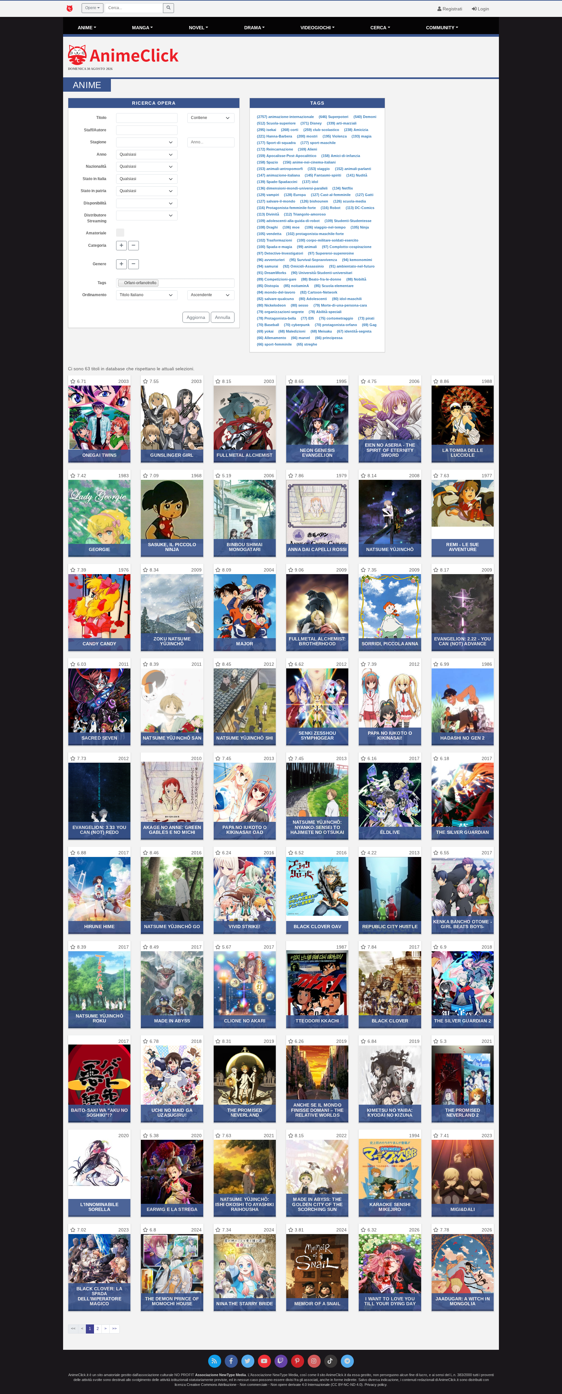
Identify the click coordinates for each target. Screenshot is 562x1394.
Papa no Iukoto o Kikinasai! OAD (244, 830)
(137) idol (310, 182)
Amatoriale (96, 233)
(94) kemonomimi (357, 260)
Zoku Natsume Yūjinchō (172, 641)
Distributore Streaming (95, 218)
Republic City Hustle (390, 926)
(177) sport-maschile (318, 143)
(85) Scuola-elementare (334, 286)
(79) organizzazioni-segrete (281, 312)
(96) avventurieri (271, 260)
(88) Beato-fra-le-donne (321, 279)
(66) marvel (301, 338)
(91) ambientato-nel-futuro (352, 266)
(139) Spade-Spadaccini (277, 182)
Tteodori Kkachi (317, 1020)
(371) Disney (312, 123)
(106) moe (292, 227)
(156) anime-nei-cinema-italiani (309, 162)
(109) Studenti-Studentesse (348, 221)
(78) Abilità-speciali (325, 312)
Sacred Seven (99, 738)
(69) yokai (265, 331)
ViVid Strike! (245, 926)
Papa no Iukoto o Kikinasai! (390, 735)
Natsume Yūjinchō (390, 549)
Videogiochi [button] (316, 27)
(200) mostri (307, 136)
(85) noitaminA (297, 286)
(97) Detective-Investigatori (280, 253)
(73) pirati (366, 318)
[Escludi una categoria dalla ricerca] (133, 246)
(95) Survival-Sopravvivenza (313, 260)
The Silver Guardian (462, 832)
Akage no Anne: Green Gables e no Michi (172, 830)
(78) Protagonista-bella (277, 318)
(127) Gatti (364, 195)
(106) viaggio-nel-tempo (326, 227)
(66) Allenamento (272, 338)
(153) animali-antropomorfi (280, 169)
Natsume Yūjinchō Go (172, 926)
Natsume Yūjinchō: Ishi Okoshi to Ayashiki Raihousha (244, 1204)
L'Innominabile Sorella (99, 1207)
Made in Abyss (172, 1020)
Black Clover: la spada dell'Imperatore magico (99, 1296)
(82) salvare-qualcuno (276, 299)
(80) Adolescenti (313, 299)
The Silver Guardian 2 (462, 1020)
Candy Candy (99, 643)
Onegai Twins (99, 455)
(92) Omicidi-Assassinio (304, 266)
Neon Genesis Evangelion (317, 453)
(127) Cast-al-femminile (331, 195)
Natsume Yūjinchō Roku (99, 1018)
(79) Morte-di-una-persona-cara (340, 305)
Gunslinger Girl (172, 455)
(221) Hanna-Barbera (275, 136)
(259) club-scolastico (321, 130)
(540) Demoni (365, 117)
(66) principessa (328, 338)
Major (244, 643)
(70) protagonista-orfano (336, 325)
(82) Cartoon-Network (318, 292)
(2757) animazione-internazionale (286, 117)
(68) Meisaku (322, 331)
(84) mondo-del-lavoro (276, 292)
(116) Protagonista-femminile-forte (287, 208)
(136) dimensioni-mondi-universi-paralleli (292, 188)
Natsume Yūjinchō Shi (244, 738)
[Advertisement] (353, 57)
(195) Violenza (335, 136)
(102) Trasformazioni (275, 240)
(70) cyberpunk (297, 325)
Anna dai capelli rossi (317, 549)
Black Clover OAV (317, 926)
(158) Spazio (268, 162)
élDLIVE (390, 832)
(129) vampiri (268, 195)
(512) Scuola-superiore (277, 123)
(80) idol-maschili (347, 299)
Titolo (101, 117)
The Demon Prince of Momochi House (172, 1301)
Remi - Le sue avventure (462, 547)
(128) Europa (295, 195)
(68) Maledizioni (292, 331)
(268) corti (290, 130)
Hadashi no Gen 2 (462, 738)
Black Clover (390, 1020)
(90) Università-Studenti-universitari (321, 273)
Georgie (99, 549)
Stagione (98, 142)
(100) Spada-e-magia (275, 247)
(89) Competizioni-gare (277, 279)
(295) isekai (267, 130)
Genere (99, 264)
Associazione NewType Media (220, 1375)
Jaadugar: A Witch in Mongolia (462, 1301)
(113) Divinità (268, 214)
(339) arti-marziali (341, 123)
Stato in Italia (94, 179)
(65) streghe (307, 344)
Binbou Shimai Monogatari (244, 547)
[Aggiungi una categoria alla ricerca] (121, 246)
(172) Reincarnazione (275, 149)
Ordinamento (94, 295)
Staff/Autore (95, 130)
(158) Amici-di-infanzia (340, 156)
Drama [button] (252, 27)
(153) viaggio (319, 169)
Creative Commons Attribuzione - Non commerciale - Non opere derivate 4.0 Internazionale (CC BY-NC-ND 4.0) (275, 1385)
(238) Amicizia (356, 130)
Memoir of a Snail (317, 1303)
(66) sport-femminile (275, 344)
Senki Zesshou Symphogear (317, 735)
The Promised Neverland (244, 1113)
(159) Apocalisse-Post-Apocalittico (287, 156)
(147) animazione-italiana (279, 175)
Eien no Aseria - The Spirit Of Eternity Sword (390, 450)
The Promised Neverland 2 (462, 1113)
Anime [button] (85, 27)
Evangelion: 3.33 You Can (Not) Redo (99, 830)
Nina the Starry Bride (244, 1303)
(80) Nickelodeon (272, 305)
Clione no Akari (244, 1020)
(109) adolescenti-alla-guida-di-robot (289, 221)
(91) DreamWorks (272, 273)
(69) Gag (369, 325)
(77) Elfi (308, 318)
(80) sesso (300, 305)
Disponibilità (95, 203)
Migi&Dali (462, 1209)
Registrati (451, 8)
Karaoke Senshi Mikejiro (390, 1207)
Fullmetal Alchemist (245, 455)
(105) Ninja (360, 227)
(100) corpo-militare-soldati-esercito (327, 240)
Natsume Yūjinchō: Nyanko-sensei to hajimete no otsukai (317, 827)
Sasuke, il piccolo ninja (172, 547)
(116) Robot (331, 208)
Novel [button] (197, 27)
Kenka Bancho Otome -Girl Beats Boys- (462, 924)
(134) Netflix (342, 188)
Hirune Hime (99, 926)
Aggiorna (196, 317)
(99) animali (307, 247)
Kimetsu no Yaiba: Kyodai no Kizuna (390, 1113)
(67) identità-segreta (354, 331)
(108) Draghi (268, 227)
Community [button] (440, 27)
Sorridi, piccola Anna (390, 643)
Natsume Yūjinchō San (172, 738)
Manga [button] (140, 27)
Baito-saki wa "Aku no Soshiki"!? (99, 1113)
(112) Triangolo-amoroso (305, 214)
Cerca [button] (378, 27)
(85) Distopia (268, 286)
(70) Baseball (268, 325)
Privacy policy (375, 1385)
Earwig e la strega (172, 1209)
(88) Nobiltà (356, 279)
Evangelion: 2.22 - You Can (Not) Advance (462, 641)
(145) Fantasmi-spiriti (323, 175)
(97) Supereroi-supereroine (331, 253)
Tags (102, 283)
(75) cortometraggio (336, 318)
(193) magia (361, 136)
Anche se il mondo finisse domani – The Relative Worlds (317, 1110)
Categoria (97, 245)
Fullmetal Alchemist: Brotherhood (317, 641)
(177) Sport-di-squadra (277, 143)
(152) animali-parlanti (353, 169)
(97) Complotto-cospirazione (346, 247)
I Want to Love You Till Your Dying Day (390, 1301)
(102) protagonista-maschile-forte (315, 234)
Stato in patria (93, 191)
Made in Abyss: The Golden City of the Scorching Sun (317, 1204)
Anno (101, 154)
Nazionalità (96, 166)
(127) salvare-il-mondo (276, 201)
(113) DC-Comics (360, 208)
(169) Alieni (307, 149)
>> (114, 1328)
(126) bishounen (314, 201)
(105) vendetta (269, 234)
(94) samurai (268, 266)
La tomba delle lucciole (462, 453)
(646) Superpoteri (334, 117)
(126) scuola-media (349, 201)
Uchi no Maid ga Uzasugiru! (172, 1113)
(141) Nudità (356, 175)
